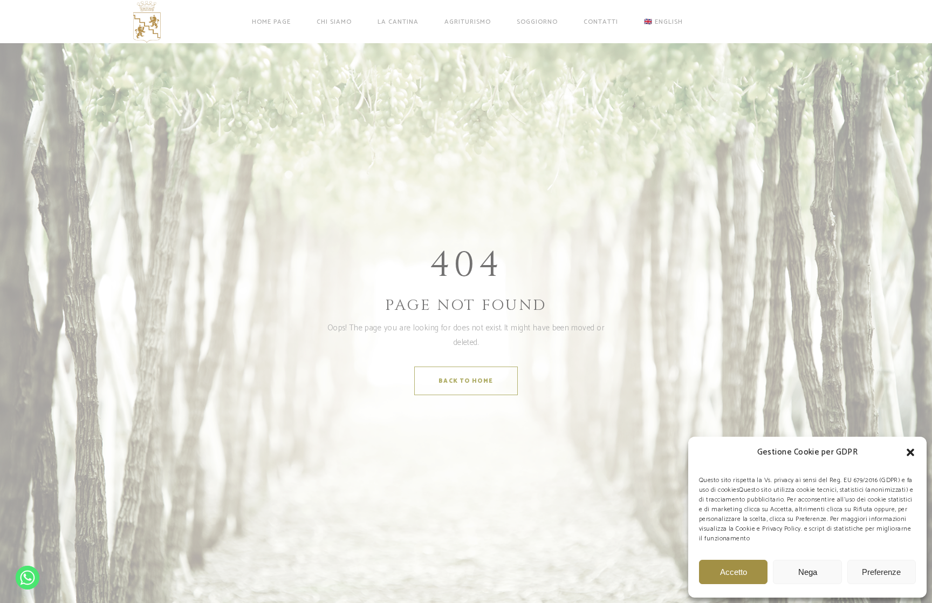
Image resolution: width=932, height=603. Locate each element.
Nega (807, 572)
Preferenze (881, 572)
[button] (910, 452)
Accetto (733, 572)
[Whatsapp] (27, 578)
